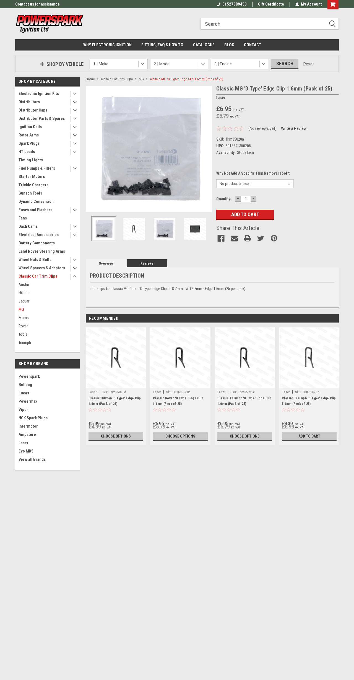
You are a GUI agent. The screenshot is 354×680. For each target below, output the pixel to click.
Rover (23, 326)
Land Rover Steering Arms (42, 251)
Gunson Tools (30, 193)
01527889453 (234, 4)
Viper (23, 409)
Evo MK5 (26, 451)
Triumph (25, 342)
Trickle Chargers (33, 184)
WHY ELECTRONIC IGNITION (107, 44)
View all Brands (32, 459)
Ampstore (27, 434)
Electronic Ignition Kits (39, 93)
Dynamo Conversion (36, 201)
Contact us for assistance (37, 4)
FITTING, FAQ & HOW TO (162, 44)
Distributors (29, 101)
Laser (23, 442)
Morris (24, 317)
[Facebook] (221, 238)
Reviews (146, 263)
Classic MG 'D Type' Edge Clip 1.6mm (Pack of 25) (186, 79)
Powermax (28, 401)
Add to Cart (309, 436)
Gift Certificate (271, 4)
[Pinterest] (274, 238)
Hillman (24, 292)
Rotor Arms (29, 135)
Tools (23, 334)
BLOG (229, 44)
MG (21, 309)
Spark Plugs (29, 143)
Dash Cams (28, 226)
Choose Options (116, 436)
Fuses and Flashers (35, 209)
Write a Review (294, 128)
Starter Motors (32, 176)
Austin (24, 284)
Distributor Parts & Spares (42, 118)
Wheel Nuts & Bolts (35, 259)
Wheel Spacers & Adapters (42, 267)
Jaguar (24, 301)
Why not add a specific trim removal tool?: (253, 173)
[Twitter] (260, 238)
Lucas (24, 393)
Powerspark (29, 376)
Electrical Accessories (39, 234)
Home (90, 79)
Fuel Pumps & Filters (37, 168)
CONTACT (252, 44)
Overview (106, 263)
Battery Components (37, 243)
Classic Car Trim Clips (38, 276)
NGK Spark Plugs (33, 417)
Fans (23, 218)
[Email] (234, 238)
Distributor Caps (33, 110)
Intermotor (28, 426)
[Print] (247, 238)
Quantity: (223, 198)
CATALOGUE (204, 44)
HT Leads (27, 151)
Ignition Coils (30, 126)
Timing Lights (31, 159)
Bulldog (25, 384)
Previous (91, 149)
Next (206, 149)
